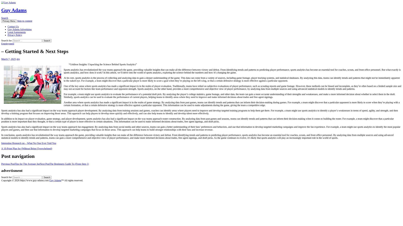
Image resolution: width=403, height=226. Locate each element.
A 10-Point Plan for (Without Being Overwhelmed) (26, 148)
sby (18, 59)
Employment (7, 43)
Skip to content (24, 21)
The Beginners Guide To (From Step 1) (64, 164)
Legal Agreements (17, 32)
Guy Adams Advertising (20, 29)
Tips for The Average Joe (20, 164)
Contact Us (13, 26)
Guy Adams (14, 10)
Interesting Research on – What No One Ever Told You (28, 143)
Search (4, 18)
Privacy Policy (15, 35)
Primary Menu (9, 21)
